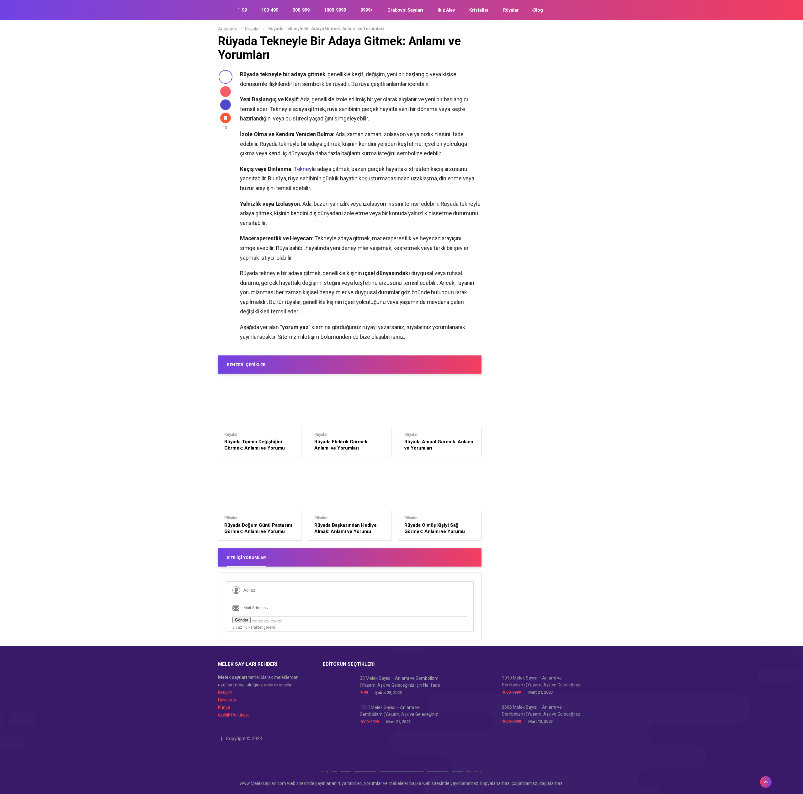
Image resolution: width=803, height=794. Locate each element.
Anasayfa (227, 29)
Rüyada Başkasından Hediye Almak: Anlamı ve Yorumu (345, 528)
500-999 (301, 10)
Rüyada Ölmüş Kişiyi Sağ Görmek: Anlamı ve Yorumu (434, 528)
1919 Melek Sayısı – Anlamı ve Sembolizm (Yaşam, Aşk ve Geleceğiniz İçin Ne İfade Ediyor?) (541, 681)
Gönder (241, 620)
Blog (538, 10)
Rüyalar (511, 10)
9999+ (366, 10)
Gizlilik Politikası (233, 714)
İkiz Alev (446, 10)
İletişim (225, 692)
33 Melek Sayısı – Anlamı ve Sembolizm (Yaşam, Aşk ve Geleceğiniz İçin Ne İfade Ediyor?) (400, 682)
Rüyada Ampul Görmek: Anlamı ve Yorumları (438, 445)
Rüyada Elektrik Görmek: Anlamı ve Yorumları (341, 445)
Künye (224, 707)
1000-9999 (335, 10)
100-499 (269, 10)
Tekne (301, 169)
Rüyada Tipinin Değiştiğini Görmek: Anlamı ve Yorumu (254, 445)
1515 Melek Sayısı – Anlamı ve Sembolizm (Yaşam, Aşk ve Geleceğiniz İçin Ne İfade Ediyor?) (399, 711)
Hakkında (227, 699)
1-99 (242, 10)
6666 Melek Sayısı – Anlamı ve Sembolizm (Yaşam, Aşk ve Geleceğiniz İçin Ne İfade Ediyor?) (541, 711)
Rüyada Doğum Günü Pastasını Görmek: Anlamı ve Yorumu (258, 528)
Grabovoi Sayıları (405, 10)
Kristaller (479, 10)
